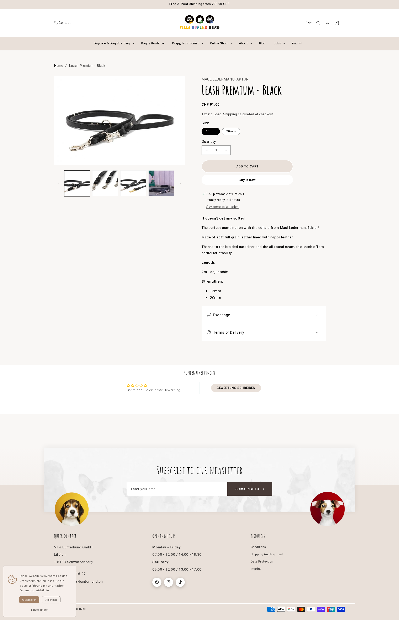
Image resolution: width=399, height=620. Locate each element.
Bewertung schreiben (236, 388)
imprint (256, 568)
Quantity (209, 141)
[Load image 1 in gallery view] (77, 183)
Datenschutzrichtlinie (34, 590)
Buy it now (247, 180)
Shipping (230, 114)
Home (58, 66)
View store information (222, 206)
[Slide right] (180, 183)
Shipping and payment (267, 554)
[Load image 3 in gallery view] (133, 183)
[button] (318, 23)
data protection (262, 561)
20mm (231, 131)
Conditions (258, 547)
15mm (211, 131)
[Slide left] (58, 183)
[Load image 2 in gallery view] (105, 183)
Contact (64, 23)
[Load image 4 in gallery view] (161, 183)
